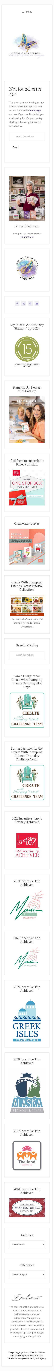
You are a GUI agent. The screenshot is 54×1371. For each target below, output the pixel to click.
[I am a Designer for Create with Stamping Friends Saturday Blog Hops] (27, 710)
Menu (29, 11)
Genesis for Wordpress (17, 1358)
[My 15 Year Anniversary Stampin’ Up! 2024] (27, 369)
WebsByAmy (41, 1358)
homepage (35, 110)
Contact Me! (27, 237)
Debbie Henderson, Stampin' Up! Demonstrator (27, 46)
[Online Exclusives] (27, 563)
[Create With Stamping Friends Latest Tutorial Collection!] (27, 615)
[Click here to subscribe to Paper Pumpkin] (27, 504)
